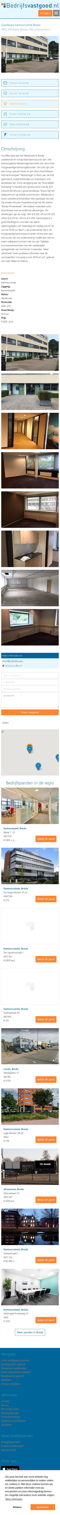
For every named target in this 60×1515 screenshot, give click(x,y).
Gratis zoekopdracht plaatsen (16, 1372)
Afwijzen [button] (17, 1507)
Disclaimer (6, 1424)
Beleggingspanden (10, 1441)
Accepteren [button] (43, 1507)
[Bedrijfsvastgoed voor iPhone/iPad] (10, 1468)
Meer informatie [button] (13, 1499)
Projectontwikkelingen (12, 1445)
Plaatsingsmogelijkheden (13, 1368)
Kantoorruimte (8, 1449)
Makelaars (6, 1379)
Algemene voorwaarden (13, 1420)
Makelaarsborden (10, 1412)
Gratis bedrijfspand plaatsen (15, 1360)
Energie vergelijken (10, 1383)
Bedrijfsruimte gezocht (12, 1376)
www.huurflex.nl (14, 665)
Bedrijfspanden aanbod (13, 1364)
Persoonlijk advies (10, 1408)
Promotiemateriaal (10, 1416)
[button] (30, 750)
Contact (5, 1401)
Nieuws (5, 1405)
